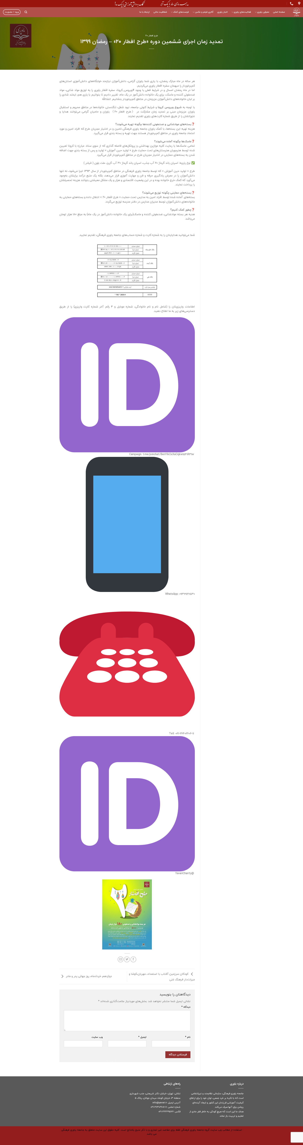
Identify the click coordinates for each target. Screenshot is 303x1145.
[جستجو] (26, 12)
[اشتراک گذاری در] (133, 959)
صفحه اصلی (279, 12)
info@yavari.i (159, 1102)
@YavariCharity (184, 873)
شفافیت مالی (160, 12)
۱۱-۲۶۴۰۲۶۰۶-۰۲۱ (159, 1107)
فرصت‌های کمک (181, 12)
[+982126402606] (291, 3)
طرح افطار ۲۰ (151, 35)
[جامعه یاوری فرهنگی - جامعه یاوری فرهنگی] (295, 12)
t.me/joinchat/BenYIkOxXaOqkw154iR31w (168, 454)
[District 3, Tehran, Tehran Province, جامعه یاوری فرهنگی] (298, 3)
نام (187, 1037)
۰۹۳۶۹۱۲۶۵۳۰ (187, 594)
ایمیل (142, 1037)
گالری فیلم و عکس (204, 12)
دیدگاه (185, 1007)
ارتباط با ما (144, 12)
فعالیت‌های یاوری (242, 12)
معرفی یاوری (263, 12)
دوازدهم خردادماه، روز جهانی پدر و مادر (88, 976)
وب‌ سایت (97, 1037)
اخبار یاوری (222, 12)
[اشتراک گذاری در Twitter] (127, 959)
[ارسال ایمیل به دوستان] (120, 959)
